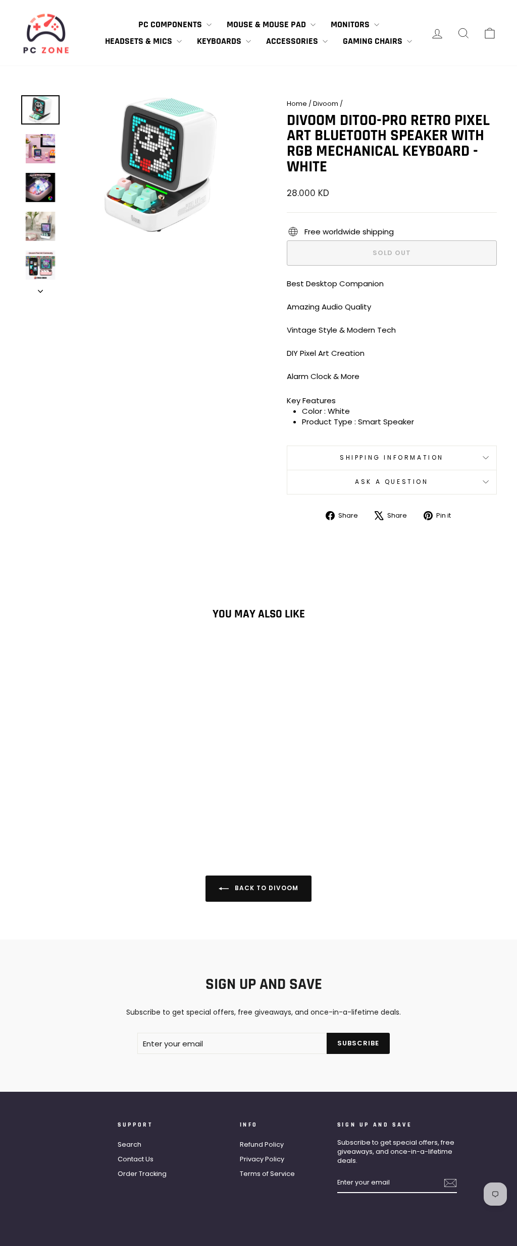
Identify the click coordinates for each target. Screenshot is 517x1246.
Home (297, 103)
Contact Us (135, 1159)
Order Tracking (142, 1173)
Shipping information (392, 457)
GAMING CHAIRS (373, 41)
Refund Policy (262, 1144)
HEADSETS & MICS (139, 41)
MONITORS (351, 24)
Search (129, 1144)
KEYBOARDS (220, 41)
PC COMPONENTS (171, 24)
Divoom (325, 103)
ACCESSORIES (293, 41)
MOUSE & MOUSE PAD (267, 24)
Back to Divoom (265, 888)
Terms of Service (267, 1173)
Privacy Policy (262, 1159)
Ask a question (391, 481)
